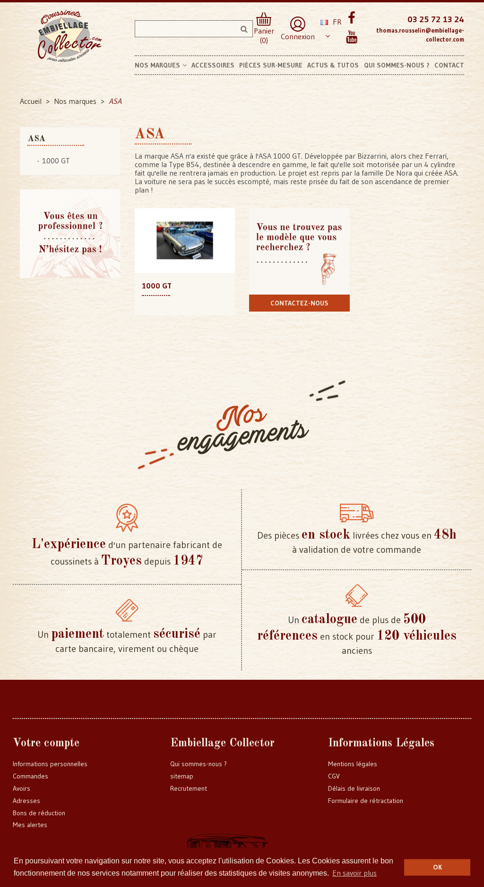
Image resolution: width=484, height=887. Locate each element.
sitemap (181, 776)
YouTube (352, 37)
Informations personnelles (50, 764)
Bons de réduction (39, 813)
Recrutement (188, 788)
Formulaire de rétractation (365, 800)
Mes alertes (30, 824)
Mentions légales (352, 764)
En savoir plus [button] (354, 873)
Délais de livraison (354, 788)
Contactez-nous (299, 303)
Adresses (26, 800)
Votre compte (46, 743)
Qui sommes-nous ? (198, 764)
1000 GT (56, 160)
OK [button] (437, 867)
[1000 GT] (185, 240)
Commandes (30, 776)
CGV (334, 776)
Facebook (352, 18)
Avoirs (21, 788)
